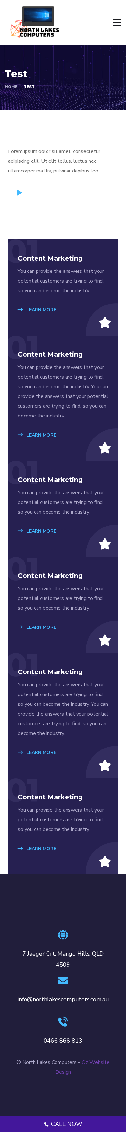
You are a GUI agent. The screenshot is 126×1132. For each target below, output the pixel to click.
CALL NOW (66, 1124)
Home (11, 86)
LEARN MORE (40, 310)
